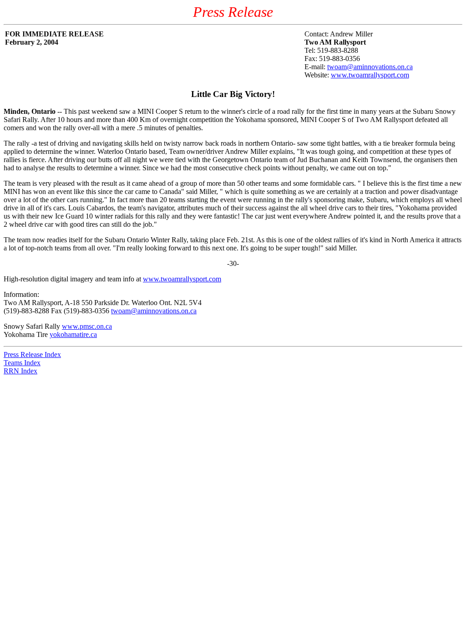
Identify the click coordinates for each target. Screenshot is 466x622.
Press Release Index (32, 354)
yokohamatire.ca (73, 334)
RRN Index (20, 371)
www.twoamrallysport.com (370, 75)
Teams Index (22, 363)
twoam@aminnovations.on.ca (370, 67)
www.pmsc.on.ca (87, 326)
